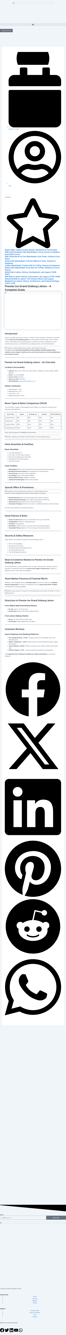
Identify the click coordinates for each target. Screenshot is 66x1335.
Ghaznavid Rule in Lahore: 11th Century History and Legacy (29, 279)
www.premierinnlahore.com (27, 381)
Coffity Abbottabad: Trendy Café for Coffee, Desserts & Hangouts (32, 265)
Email (1, 1214)
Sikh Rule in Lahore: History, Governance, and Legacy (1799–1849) (32, 277)
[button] (33, 24)
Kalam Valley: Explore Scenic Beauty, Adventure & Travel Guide (31, 250)
